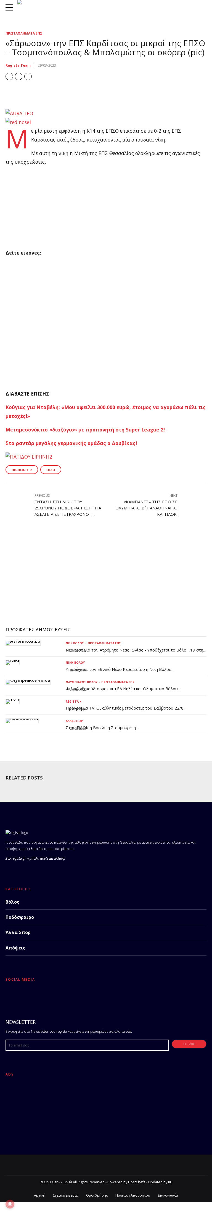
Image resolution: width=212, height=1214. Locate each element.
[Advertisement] (106, 209)
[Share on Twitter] (18, 76)
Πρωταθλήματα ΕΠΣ (24, 33)
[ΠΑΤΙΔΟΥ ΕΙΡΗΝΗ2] (29, 456)
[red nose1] (19, 122)
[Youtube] (51, 996)
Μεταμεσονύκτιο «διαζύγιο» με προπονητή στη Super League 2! (85, 429)
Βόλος (12, 902)
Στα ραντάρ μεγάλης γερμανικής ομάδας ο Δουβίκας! (71, 443)
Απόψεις (15, 948)
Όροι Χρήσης (97, 1195)
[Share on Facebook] (9, 76)
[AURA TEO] (19, 113)
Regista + (73, 701)
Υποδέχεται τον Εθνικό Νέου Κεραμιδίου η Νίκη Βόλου (118, 669)
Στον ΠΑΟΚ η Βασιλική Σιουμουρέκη (101, 727)
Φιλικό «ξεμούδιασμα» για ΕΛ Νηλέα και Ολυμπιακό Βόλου (122, 688)
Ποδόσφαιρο (20, 917)
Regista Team (18, 65)
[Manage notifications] (10, 1204)
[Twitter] (24, 996)
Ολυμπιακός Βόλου (81, 682)
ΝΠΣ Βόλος (75, 643)
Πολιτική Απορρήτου (132, 1195)
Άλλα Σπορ (74, 721)
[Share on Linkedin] (28, 76)
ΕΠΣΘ (50, 470)
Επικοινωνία (168, 1195)
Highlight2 (22, 470)
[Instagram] (37, 996)
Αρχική (39, 1195)
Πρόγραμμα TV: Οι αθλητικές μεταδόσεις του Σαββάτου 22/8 (125, 708)
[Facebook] (11, 996)
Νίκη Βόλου (75, 662)
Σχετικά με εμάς (65, 1195)
